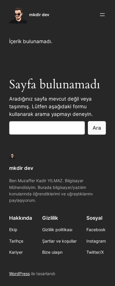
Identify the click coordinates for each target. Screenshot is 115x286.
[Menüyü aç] (102, 14)
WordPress (19, 273)
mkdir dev (39, 14)
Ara (97, 128)
